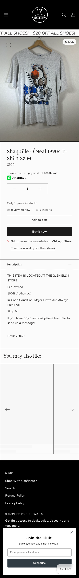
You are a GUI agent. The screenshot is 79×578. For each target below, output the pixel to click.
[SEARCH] (64, 14)
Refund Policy (14, 495)
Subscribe (39, 563)
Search (10, 488)
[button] (7, 15)
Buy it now (39, 231)
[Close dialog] (72, 532)
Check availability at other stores (33, 248)
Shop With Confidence (21, 481)
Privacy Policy (14, 503)
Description (14, 264)
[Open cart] (73, 14)
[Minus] (14, 189)
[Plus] (40, 189)
